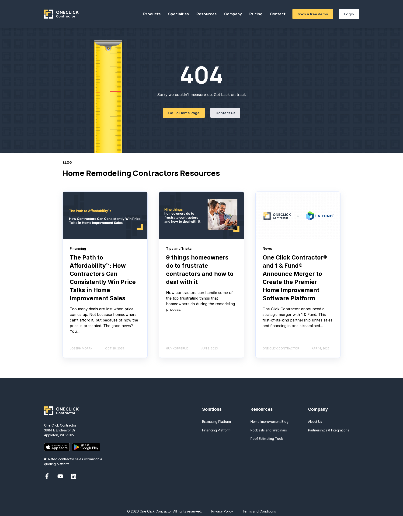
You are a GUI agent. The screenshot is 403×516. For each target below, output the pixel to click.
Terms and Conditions (259, 511)
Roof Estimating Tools (267, 439)
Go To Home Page (184, 112)
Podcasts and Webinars (268, 430)
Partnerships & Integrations (328, 430)
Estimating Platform (216, 422)
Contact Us (225, 112)
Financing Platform (216, 430)
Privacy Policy (222, 511)
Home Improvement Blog (269, 422)
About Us (315, 422)
